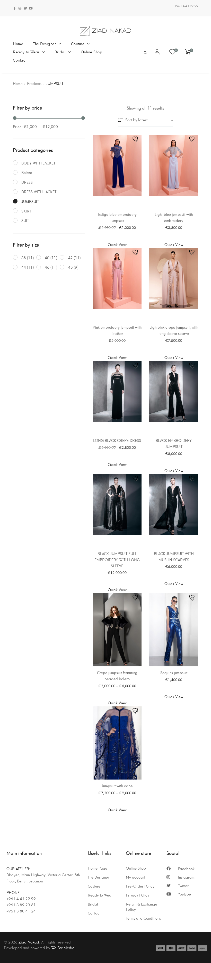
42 (70, 257)
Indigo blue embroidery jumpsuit (117, 217)
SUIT (25, 220)
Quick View (117, 244)
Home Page (97, 868)
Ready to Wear (26, 52)
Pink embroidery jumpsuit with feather (117, 330)
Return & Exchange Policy (141, 906)
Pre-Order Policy (140, 886)
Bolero (26, 172)
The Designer (44, 43)
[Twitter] (25, 8)
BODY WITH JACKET (38, 163)
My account (135, 877)
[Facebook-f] (14, 8)
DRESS (27, 182)
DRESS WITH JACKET (38, 191)
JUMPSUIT (30, 201)
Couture (78, 43)
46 (47, 267)
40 (47, 257)
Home (18, 43)
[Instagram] (20, 8)
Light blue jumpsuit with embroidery (174, 217)
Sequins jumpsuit (173, 672)
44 (23, 267)
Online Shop (91, 52)
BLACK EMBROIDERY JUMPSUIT (174, 443)
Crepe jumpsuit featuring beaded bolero (117, 675)
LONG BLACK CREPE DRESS (117, 440)
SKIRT (26, 211)
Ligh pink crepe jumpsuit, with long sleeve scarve (174, 330)
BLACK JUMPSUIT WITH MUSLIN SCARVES (174, 556)
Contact (20, 60)
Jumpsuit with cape (117, 786)
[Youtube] (30, 8)
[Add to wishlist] (136, 141)
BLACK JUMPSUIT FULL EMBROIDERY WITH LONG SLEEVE (117, 559)
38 (23, 257)
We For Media (63, 947)
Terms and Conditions (143, 918)
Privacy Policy (137, 895)
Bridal (60, 52)
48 (70, 267)
